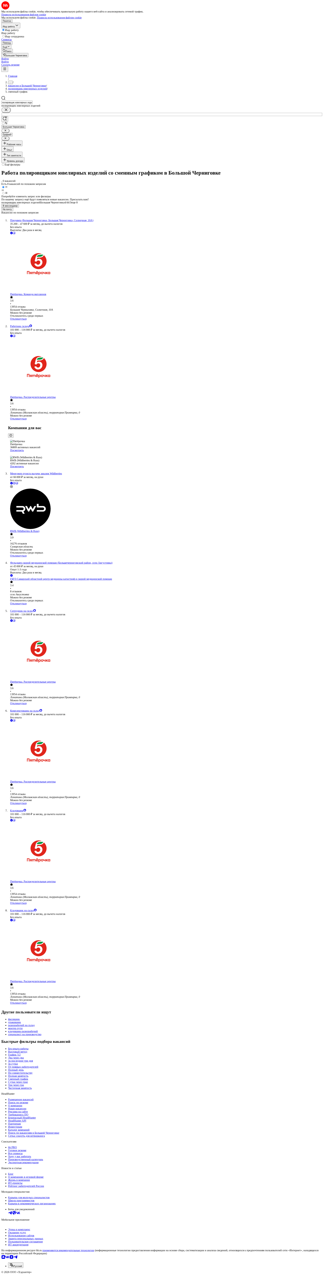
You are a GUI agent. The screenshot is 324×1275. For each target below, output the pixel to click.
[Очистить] (6, 110)
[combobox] (17, 102)
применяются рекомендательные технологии (68, 1250)
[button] (5, 58)
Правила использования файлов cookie (59, 17)
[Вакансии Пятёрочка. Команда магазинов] (165, 264)
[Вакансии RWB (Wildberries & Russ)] (165, 509)
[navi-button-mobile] (4, 69)
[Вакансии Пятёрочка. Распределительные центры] (165, 367)
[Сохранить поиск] (4, 119)
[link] (7, 51)
